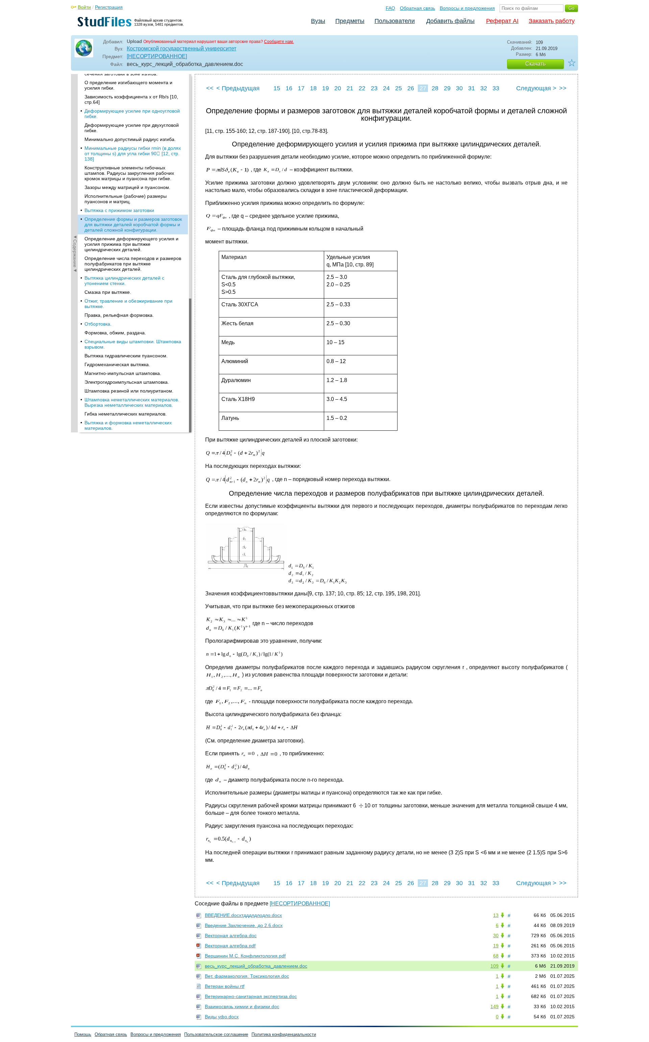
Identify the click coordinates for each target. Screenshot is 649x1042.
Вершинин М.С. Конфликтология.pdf (245, 955)
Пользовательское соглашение (216, 1034)
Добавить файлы (450, 21)
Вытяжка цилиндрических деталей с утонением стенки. (124, 280)
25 (398, 88)
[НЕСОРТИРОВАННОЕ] (157, 56)
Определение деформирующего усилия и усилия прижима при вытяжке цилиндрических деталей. (131, 244)
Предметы (349, 21)
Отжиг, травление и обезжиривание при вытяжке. (128, 303)
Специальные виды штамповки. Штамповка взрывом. (133, 344)
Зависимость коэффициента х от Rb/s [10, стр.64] (131, 99)
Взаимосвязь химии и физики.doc (242, 1006)
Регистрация (109, 7)
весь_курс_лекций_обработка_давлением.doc (256, 966)
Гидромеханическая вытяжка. (117, 364)
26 (410, 88)
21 (349, 88)
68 (496, 955)
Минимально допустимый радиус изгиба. (130, 139)
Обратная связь (417, 8)
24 (386, 88)
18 (313, 88)
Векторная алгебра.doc (231, 935)
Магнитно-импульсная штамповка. (123, 373)
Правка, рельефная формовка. (119, 315)
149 (494, 1006)
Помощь (82, 1034)
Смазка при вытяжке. (108, 292)
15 (276, 88)
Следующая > (536, 88)
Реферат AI (502, 21)
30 (459, 88)
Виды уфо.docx (222, 1016)
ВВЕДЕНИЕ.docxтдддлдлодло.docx (243, 915)
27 (422, 88)
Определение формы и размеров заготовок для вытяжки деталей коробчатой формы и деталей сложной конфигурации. (133, 224)
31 (471, 88)
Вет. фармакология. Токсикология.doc (247, 976)
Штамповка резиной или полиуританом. (129, 391)
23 (374, 88)
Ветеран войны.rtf (224, 986)
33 (495, 88)
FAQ (390, 8)
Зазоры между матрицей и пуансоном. (127, 187)
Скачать (535, 64)
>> (563, 88)
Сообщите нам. (279, 42)
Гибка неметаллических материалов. (126, 414)
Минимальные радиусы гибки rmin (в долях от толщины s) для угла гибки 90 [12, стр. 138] (133, 153)
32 (483, 88)
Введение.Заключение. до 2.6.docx (244, 925)
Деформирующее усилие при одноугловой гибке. (132, 113)
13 (496, 915)
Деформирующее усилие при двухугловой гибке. (132, 127)
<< (210, 88)
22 (362, 88)
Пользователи (395, 21)
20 (337, 88)
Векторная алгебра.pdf (230, 945)
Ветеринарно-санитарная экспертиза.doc (251, 996)
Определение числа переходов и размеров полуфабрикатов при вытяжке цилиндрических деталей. (133, 264)
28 (435, 88)
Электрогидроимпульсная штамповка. (127, 382)
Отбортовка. (98, 324)
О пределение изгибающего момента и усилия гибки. (128, 85)
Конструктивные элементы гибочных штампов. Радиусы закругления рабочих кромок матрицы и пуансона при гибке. (129, 173)
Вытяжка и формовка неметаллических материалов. (128, 425)
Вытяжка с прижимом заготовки (119, 210)
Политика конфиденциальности (283, 1034)
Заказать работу (552, 21)
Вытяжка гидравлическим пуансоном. (126, 355)
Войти (84, 7)
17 (301, 88)
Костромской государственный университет (181, 48)
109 (494, 966)
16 (289, 88)
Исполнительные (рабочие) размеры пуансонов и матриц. (126, 198)
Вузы (318, 21)
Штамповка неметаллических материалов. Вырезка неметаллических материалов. (132, 402)
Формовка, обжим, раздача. (115, 332)
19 (325, 88)
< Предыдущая (238, 88)
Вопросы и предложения (467, 8)
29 (447, 88)
